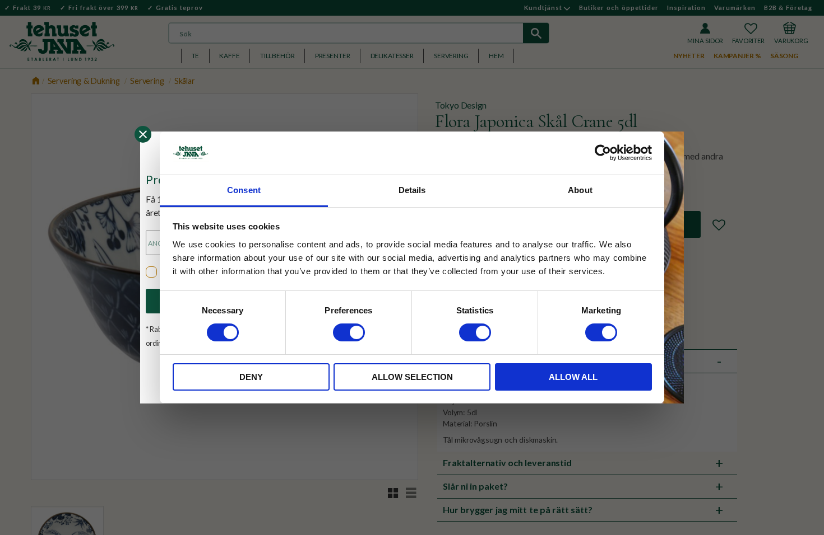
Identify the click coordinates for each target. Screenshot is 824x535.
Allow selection (412, 377)
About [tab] (580, 190)
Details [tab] (412, 190)
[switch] (349, 332)
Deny (251, 377)
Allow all (573, 377)
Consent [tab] (244, 190)
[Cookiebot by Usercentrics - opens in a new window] (603, 152)
